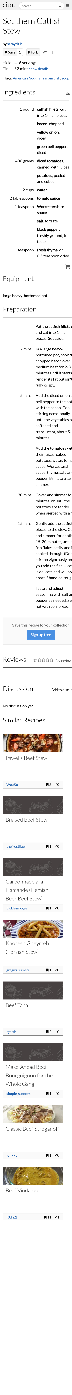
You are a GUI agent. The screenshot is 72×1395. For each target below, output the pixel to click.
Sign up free (41, 634)
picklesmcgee (16, 908)
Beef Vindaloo (22, 1190)
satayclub (14, 44)
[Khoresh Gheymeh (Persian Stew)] (33, 929)
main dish (52, 78)
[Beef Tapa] (33, 990)
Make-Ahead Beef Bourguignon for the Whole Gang (29, 1075)
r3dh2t (11, 1217)
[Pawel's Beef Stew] (33, 743)
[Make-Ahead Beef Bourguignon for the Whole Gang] (33, 1052)
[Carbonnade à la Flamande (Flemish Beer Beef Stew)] (33, 867)
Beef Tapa (17, 1005)
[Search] (60, 6)
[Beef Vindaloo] (33, 1176)
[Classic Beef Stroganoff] (33, 1114)
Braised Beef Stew (26, 819)
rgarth (11, 1032)
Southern (36, 78)
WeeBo (12, 784)
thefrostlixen (16, 846)
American (20, 78)
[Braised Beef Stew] (33, 805)
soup (65, 78)
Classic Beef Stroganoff (32, 1128)
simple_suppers (18, 1094)
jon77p (11, 1155)
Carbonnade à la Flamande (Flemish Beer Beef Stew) (27, 890)
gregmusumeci (17, 970)
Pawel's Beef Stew (26, 758)
